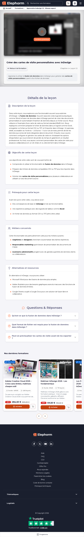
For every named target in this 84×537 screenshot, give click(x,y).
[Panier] (68, 3)
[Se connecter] (75, 3)
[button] (39, 416)
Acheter (19, 406)
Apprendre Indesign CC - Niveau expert (41, 8)
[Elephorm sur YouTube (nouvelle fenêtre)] (45, 444)
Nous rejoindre (42, 470)
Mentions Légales (43, 473)
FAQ (42, 456)
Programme (43, 534)
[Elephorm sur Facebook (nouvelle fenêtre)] (34, 444)
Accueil (8, 8)
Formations (19, 8)
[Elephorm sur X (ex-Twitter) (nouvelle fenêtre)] (40, 444)
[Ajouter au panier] (33, 406)
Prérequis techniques (43, 486)
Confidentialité (42, 463)
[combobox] (44, 3)
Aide (42, 453)
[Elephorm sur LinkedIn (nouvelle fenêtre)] (51, 444)
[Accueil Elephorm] (42, 435)
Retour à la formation (17, 68)
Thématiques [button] (13, 494)
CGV (42, 460)
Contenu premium (42, 39)
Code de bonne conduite (42, 483)
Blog (43, 479)
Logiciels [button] (11, 503)
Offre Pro (42, 466)
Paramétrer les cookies (42, 476)
